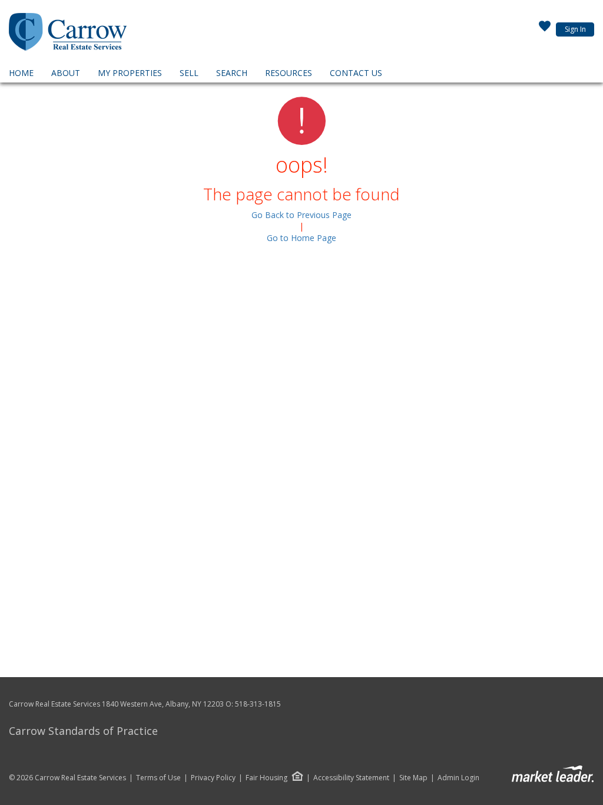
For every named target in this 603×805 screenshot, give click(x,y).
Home (21, 72)
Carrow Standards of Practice (83, 731)
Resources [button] (288, 72)
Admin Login (458, 778)
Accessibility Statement (351, 778)
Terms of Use (158, 778)
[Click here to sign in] (545, 29)
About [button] (65, 72)
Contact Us (356, 72)
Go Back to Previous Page (301, 214)
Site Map (413, 778)
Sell (189, 72)
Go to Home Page (301, 237)
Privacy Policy (213, 778)
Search (231, 72)
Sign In (575, 29)
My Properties (130, 72)
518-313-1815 (258, 704)
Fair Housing (266, 778)
